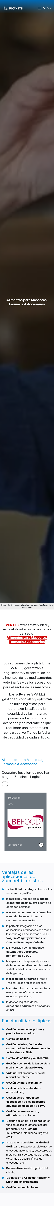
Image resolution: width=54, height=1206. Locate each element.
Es (9, 605)
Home (3, 605)
